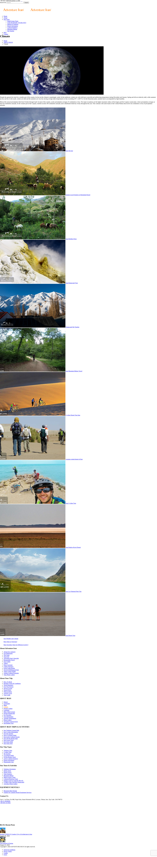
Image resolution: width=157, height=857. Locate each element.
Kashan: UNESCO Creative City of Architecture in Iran (16, 834)
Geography (7, 703)
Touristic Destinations (10, 718)
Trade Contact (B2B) (10, 671)
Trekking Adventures (10, 769)
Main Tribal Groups (9, 712)
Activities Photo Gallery (10, 784)
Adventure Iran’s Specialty (11, 658)
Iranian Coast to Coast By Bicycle (13, 780)
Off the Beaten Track (10, 757)
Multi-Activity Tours (9, 777)
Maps (5, 705)
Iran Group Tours (9, 740)
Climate (6, 707)
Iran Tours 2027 (8, 743)
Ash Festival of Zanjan (6, 843)
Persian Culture (8, 708)
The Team (6, 655)
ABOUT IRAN (8, 42)
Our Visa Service (8, 687)
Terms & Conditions (9, 850)
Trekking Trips (8, 750)
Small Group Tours (12, 21)
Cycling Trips (7, 752)
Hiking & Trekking (12, 24)
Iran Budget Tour (9, 723)
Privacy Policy (8, 851)
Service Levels (8, 688)
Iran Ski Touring (8, 733)
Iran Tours (7, 19)
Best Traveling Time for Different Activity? (16, 645)
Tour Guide (7, 695)
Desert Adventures (12, 26)
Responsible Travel (9, 660)
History (6, 702)
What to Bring (8, 691)
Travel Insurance (8, 685)
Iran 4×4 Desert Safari (10, 735)
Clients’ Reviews (8, 666)
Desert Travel (7, 772)
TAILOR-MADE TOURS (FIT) (16, 22)
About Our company (10, 652)
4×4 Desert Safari (9, 755)
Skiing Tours (7, 771)
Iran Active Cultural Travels (12, 737)
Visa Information (8, 717)
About (5, 18)
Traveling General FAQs (11, 721)
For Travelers (7, 715)
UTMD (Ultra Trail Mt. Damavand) (14, 782)
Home (5, 16)
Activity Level (8, 693)
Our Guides (7, 661)
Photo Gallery (8, 720)
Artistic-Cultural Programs (11, 673)
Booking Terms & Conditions (12, 683)
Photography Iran (9, 762)
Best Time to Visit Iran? (10, 641)
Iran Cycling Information (11, 732)
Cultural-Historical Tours (11, 779)
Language (6, 710)
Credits (6, 853)
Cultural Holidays (12, 27)
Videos (6, 663)
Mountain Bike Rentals (10, 791)
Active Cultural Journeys (11, 758)
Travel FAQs (7, 690)
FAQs (5, 854)
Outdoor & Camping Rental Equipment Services (17, 792)
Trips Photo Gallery (9, 675)
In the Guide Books (9, 668)
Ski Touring (10, 31)
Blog (5, 32)
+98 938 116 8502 (5, 803)
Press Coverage (8, 665)
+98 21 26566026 (5, 801)
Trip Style (6, 657)
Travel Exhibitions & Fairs (11, 670)
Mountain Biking (12, 29)
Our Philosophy (8, 653)
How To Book (8, 682)
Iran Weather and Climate (11, 638)
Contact (6, 34)
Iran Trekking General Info (11, 730)
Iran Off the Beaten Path (11, 738)
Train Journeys (8, 774)
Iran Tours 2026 (8, 742)
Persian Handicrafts (9, 713)
